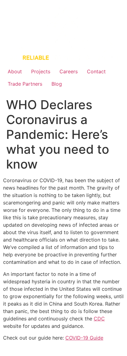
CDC (99, 318)
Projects (40, 71)
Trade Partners (25, 84)
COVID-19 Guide (84, 338)
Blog (56, 84)
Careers (68, 71)
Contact (96, 71)
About (15, 71)
